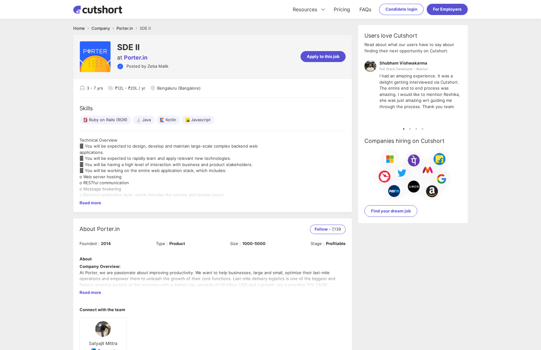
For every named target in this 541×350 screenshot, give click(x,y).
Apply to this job (323, 56)
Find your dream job (391, 210)
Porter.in (135, 57)
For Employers (447, 9)
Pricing (342, 9)
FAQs (365, 9)
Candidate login (401, 9)
